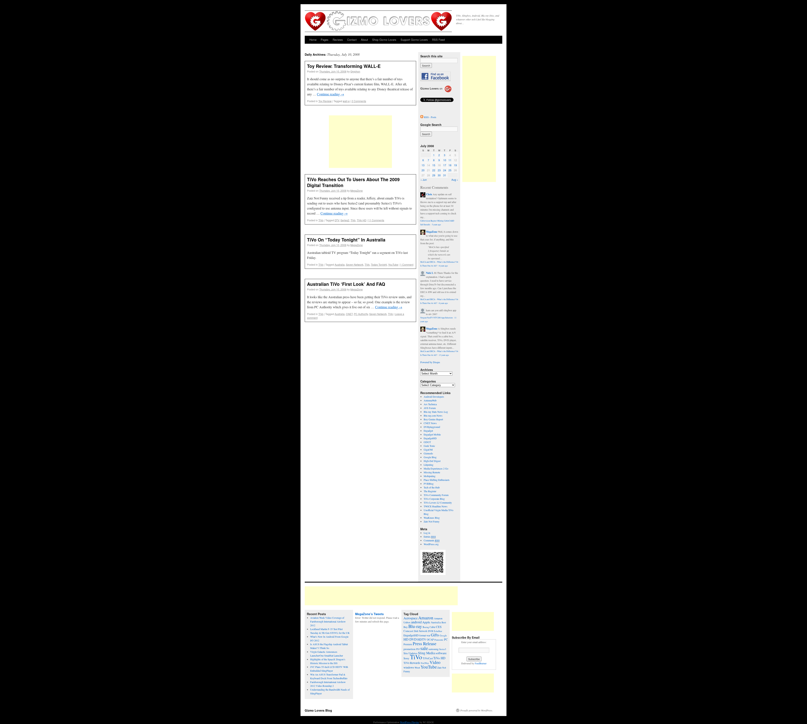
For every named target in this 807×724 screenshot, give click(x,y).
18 (449, 165)
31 (444, 175)
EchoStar (438, 631)
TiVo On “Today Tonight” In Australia (346, 239)
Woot (417, 667)
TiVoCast (428, 658)
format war (424, 635)
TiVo (320, 220)
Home (312, 40)
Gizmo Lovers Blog (318, 710)
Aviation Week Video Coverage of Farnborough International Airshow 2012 (328, 621)
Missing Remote (432, 472)
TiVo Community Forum (436, 495)
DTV (337, 220)
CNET (349, 314)
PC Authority (361, 314)
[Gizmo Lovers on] (435, 92)
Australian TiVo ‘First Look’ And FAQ (346, 284)
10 (444, 160)
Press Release (424, 643)
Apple (426, 622)
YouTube (393, 264)
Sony (406, 658)
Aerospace (411, 618)
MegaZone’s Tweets (369, 614)
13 (423, 165)
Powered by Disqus (430, 362)
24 (444, 170)
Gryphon (355, 71)
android (416, 622)
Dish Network (420, 631)
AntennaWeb (430, 400)
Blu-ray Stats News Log (436, 411)
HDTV (421, 639)
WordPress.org (431, 544)
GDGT (427, 442)
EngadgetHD (430, 438)
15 (433, 165)
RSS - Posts (430, 117)
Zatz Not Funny (431, 521)
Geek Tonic (429, 445)
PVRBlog (429, 483)
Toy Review (325, 101)
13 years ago (444, 355)
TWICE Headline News (435, 506)
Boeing (426, 627)
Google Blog (430, 457)
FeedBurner (481, 663)
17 (444, 165)
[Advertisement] (360, 141)
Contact (352, 40)
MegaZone (356, 190)
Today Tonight (379, 264)
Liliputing (428, 464)
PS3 (418, 649)
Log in (427, 532)
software (441, 653)
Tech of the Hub (432, 487)
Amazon (425, 618)
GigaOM (428, 449)
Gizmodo (428, 453)
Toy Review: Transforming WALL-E (344, 66)
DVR (430, 631)
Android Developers (434, 396)
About (364, 40)
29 (433, 175)
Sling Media (426, 653)
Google (443, 635)
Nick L (429, 273)
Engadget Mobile (432, 434)
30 (439, 175)
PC (446, 639)
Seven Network (354, 264)
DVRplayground (432, 427)
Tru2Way (425, 663)
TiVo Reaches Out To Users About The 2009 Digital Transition (353, 182)
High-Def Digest (432, 461)
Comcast (408, 631)
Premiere (408, 644)
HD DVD (410, 639)
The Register (430, 491)
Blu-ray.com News (433, 415)
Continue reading (330, 94)
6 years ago (443, 265)
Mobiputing (429, 476)
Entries (430, 536)
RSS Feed (438, 40)
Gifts (435, 635)
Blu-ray (415, 626)
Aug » (454, 179)
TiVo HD (361, 220)
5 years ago (436, 224)
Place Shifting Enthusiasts (437, 479)
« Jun (424, 179)
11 (449, 160)
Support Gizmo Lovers (414, 40)
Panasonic (438, 639)
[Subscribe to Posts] (421, 117)
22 (433, 170)
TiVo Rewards (412, 663)
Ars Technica (430, 404)
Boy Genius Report (433, 419)
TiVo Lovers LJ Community (438, 502)
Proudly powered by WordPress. (476, 710)
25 (449, 170)
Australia (340, 264)
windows (409, 667)
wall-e (346, 101)
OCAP (430, 639)
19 (455, 165)
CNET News (430, 423)
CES (439, 627)
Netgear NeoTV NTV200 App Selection (436, 317)
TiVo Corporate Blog (434, 498)
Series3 (442, 649)
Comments (432, 540)
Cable (432, 627)
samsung (434, 649)
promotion (409, 649)
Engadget (428, 430)
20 (423, 170)
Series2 (344, 220)
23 (439, 170)
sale (424, 648)
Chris (429, 194)
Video (435, 662)
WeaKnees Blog (432, 517)
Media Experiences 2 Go (436, 468)
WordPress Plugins (409, 722)
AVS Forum (430, 408)
